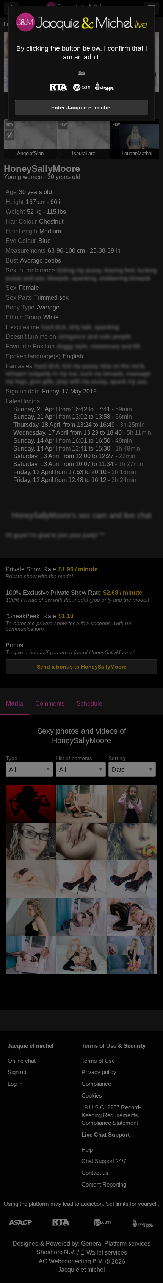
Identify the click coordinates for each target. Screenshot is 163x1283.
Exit (81, 72)
